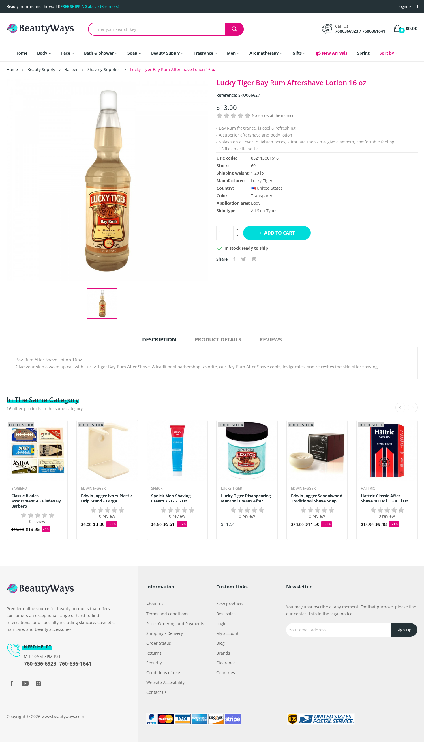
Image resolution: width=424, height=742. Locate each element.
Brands (223, 653)
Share (234, 259)
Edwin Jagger (93, 488)
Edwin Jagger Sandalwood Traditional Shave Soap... (316, 498)
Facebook (12, 683)
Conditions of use (163, 672)
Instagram (38, 683)
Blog (220, 643)
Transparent (263, 195)
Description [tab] (159, 339)
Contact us (156, 692)
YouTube (25, 683)
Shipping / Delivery (164, 633)
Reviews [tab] (271, 339)
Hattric (368, 488)
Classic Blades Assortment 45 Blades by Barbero (36, 501)
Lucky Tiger (262, 180)
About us (155, 604)
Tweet (243, 259)
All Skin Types (264, 210)
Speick (156, 488)
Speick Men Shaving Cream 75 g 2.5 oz (171, 498)
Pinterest (254, 259)
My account (227, 633)
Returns (154, 653)
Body (255, 203)
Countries (225, 672)
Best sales (226, 613)
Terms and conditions (167, 613)
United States (270, 188)
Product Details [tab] (218, 339)
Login (221, 623)
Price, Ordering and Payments (175, 623)
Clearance (226, 663)
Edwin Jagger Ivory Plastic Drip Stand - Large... (106, 498)
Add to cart (279, 233)
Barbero (19, 488)
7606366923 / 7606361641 (360, 31)
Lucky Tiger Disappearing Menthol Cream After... (246, 498)
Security (154, 663)
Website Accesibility (165, 682)
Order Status (158, 643)
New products (229, 604)
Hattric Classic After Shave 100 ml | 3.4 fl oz (384, 498)
